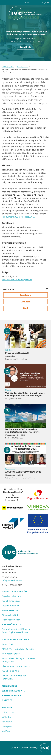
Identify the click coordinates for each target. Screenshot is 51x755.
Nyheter (7, 700)
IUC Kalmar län (8, 67)
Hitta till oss (8, 712)
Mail (25, 308)
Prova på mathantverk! (25, 336)
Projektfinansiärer (11, 601)
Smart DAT (7, 644)
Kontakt (7, 707)
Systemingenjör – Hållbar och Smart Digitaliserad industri (17, 630)
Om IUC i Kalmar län (14, 591)
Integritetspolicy (10, 605)
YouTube (6, 731)
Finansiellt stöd (10, 615)
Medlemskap (10, 686)
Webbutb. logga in (13, 691)
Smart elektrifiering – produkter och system (18, 660)
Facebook (25, 295)
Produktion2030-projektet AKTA (18, 217)
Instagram (7, 726)
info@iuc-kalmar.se (12, 580)
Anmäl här (25, 47)
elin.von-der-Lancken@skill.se (17, 279)
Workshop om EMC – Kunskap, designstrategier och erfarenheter (25, 416)
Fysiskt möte (10, 469)
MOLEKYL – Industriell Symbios (18, 649)
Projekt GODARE (10, 671)
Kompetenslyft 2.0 (11, 653)
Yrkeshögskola (11, 624)
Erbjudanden (10, 610)
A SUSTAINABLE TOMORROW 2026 (25, 455)
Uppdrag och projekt (15, 639)
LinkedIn (25, 301)
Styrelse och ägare (11, 596)
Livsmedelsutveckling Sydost (16, 666)
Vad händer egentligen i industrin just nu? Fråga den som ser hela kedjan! (25, 376)
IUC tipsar (9, 350)
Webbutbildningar (11, 619)
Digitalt (8, 390)
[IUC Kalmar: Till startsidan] (25, 13)
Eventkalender (22, 67)
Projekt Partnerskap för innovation (14, 677)
